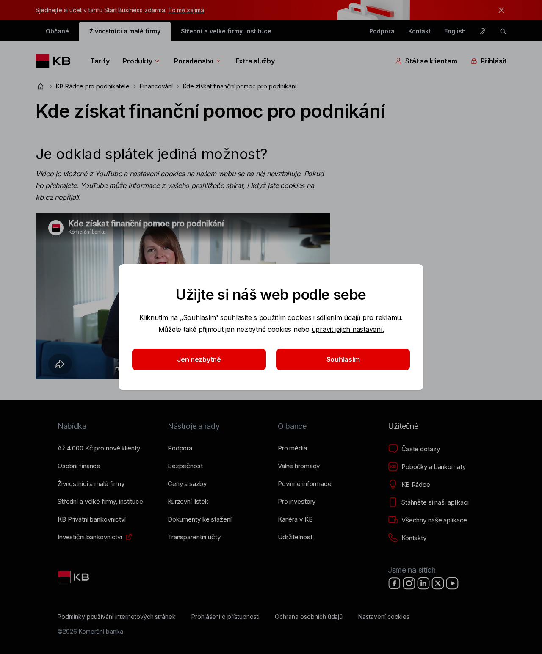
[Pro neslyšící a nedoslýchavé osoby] (482, 31)
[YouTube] (452, 583)
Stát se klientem (431, 61)
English (455, 31)
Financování (156, 86)
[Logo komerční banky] (56, 61)
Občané (57, 31)
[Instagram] (409, 583)
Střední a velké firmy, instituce (226, 31)
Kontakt (419, 31)
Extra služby (255, 61)
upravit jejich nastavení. (348, 329)
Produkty (137, 61)
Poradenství (193, 61)
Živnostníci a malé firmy (124, 31)
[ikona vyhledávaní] (503, 31)
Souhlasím (343, 359)
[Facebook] (394, 583)
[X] (438, 583)
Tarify (99, 61)
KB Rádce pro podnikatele (93, 86)
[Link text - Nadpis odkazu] (74, 577)
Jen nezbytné (199, 359)
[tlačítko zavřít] (499, 10)
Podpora (382, 31)
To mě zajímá (186, 10)
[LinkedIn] (423, 583)
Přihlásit (493, 61)
